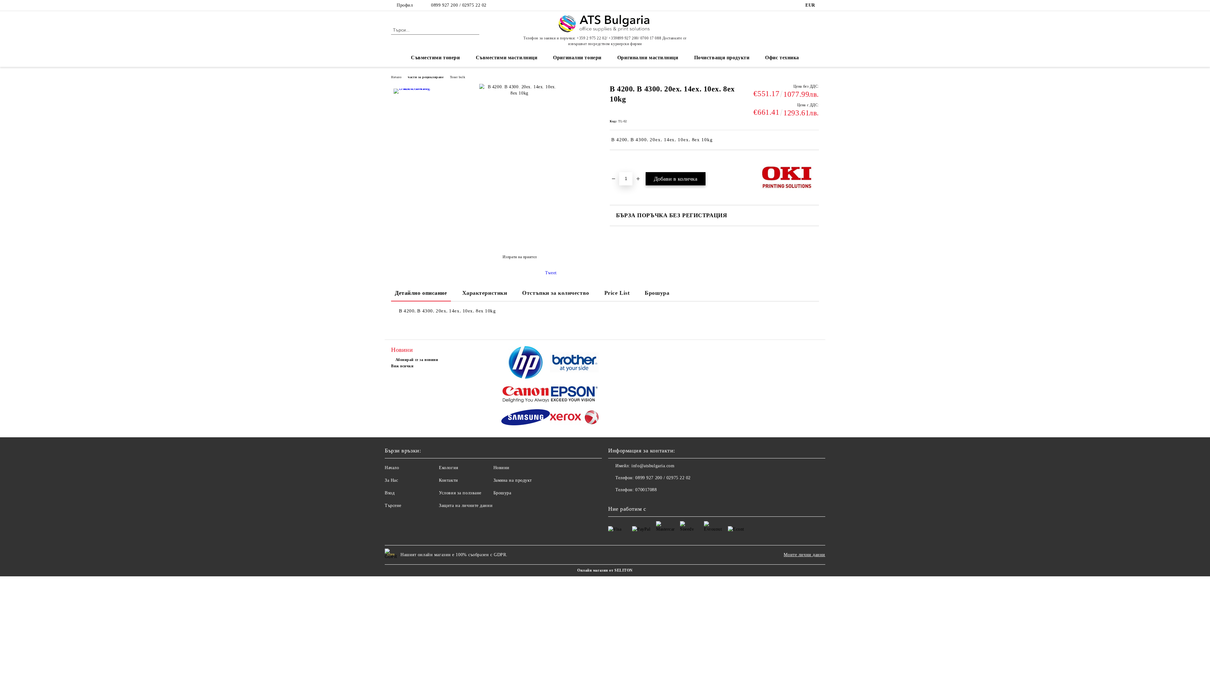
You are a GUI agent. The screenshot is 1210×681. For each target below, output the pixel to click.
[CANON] (525, 395)
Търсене (393, 505)
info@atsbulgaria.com (652, 465)
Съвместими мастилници (507, 57)
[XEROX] (574, 418)
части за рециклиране (425, 77)
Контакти (448, 480)
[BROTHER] (574, 363)
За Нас (391, 480)
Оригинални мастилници (647, 57)
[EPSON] (574, 394)
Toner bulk (457, 77)
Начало (396, 77)
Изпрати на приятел (520, 257)
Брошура (657, 293)
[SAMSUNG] (525, 418)
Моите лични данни (804, 554)
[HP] (525, 363)
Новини (501, 467)
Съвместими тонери (435, 57)
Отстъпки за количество (555, 293)
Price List (617, 293)
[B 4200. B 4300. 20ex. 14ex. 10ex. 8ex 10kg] (412, 107)
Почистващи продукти (722, 57)
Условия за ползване (460, 493)
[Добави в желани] (621, 161)
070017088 (646, 489)
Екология (448, 467)
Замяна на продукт (512, 480)
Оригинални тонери (577, 57)
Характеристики (484, 293)
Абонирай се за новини (416, 360)
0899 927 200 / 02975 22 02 (459, 5)
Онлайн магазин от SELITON (605, 570)
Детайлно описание (421, 293)
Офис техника (782, 57)
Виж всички (402, 366)
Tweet (551, 273)
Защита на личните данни (466, 505)
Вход (390, 493)
